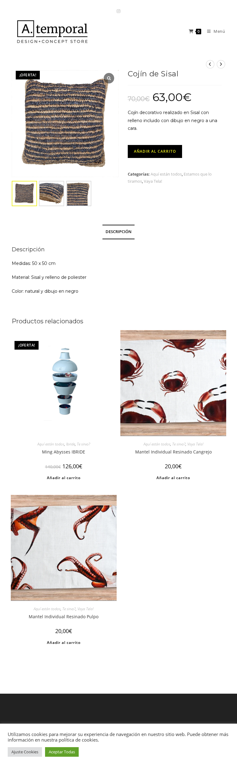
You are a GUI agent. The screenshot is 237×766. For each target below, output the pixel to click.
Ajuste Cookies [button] (24, 752)
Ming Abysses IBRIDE (63, 452)
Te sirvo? (83, 444)
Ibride (70, 444)
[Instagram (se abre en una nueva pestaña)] (118, 11)
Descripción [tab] (118, 231)
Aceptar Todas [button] (62, 752)
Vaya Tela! (153, 181)
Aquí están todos (166, 174)
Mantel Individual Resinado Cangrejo (173, 452)
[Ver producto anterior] (210, 64)
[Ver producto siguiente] (221, 64)
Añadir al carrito (155, 151)
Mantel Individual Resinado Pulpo (63, 616)
